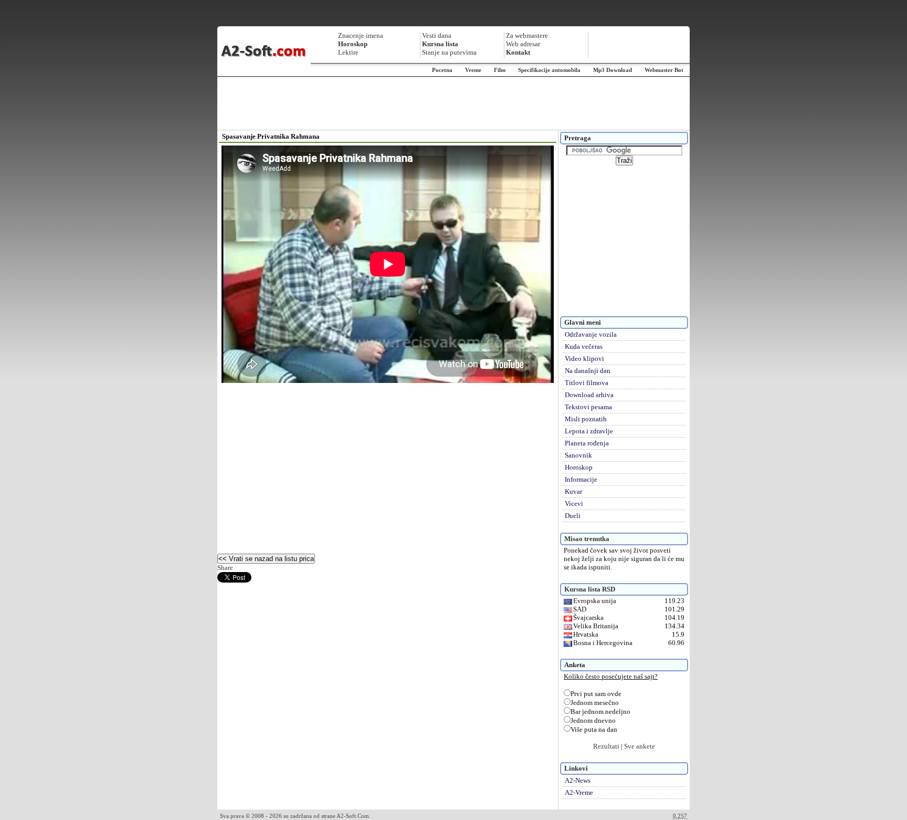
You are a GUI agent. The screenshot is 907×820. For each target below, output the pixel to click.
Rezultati (606, 746)
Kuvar (573, 491)
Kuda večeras (584, 346)
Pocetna (442, 70)
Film (499, 70)
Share (225, 568)
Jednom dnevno (593, 720)
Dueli (573, 516)
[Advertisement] (453, 103)
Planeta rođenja (587, 443)
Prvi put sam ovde (596, 694)
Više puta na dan (594, 729)
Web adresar (523, 44)
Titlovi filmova (586, 383)
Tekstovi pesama (588, 407)
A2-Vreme (579, 792)
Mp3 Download (612, 70)
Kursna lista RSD (589, 589)
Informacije (581, 479)
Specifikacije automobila (549, 70)
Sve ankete (639, 746)
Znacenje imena (360, 35)
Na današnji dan (587, 371)
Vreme (473, 70)
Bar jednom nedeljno (600, 711)
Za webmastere (527, 35)
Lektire (348, 52)
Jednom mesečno (595, 703)
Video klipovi (584, 358)
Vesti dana (436, 35)
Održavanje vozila (591, 334)
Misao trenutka (586, 539)
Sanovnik (578, 455)
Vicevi (574, 503)
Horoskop (579, 467)
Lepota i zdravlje (589, 431)
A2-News (577, 780)
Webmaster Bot (664, 70)
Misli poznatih (586, 419)
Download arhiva (589, 395)
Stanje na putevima (449, 52)
